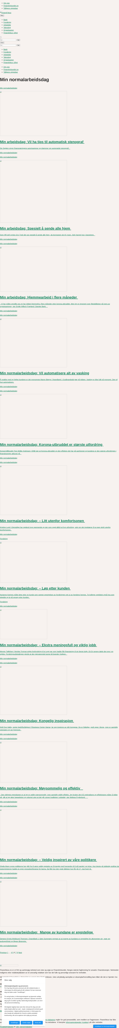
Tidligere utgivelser (10, 8)
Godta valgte (26, 1022)
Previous (3, 953)
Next (20, 953)
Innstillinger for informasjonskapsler (105, 1026)
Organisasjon (8, 30)
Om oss (6, 3)
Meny (2, 15)
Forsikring (7, 22)
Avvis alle (38, 1022)
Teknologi (7, 28)
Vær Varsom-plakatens (46, 1020)
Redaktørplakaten (7, 1027)
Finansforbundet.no (10, 6)
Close (2, 42)
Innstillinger (14, 1022)
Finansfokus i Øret (10, 33)
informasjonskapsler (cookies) (77, 1022)
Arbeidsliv (7, 25)
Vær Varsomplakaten (24, 1027)
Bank (5, 20)
